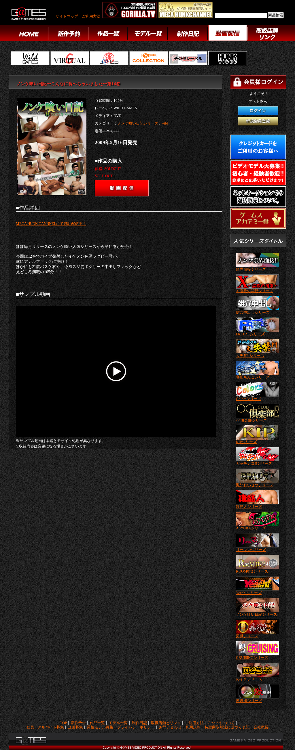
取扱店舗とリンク (166, 723)
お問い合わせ (170, 727)
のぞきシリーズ (249, 679)
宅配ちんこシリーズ (253, 377)
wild (164, 123)
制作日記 (139, 723)
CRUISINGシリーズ (252, 658)
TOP (63, 723)
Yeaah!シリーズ (249, 593)
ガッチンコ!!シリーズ (254, 464)
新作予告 (78, 723)
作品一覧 (97, 723)
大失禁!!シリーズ (250, 356)
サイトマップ (67, 16)
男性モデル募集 (100, 727)
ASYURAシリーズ (251, 528)
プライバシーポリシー (136, 727)
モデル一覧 (118, 723)
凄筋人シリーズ (249, 507)
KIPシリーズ (246, 442)
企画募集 (75, 727)
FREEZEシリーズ (250, 334)
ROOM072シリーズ (252, 571)
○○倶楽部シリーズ (251, 420)
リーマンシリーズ (251, 550)
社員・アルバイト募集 (45, 727)
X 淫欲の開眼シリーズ (254, 291)
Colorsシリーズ (248, 399)
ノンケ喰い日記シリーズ (137, 123)
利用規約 (193, 727)
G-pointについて (221, 723)
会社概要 (261, 727)
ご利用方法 (91, 16)
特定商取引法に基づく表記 (227, 727)
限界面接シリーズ (251, 269)
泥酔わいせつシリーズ (254, 485)
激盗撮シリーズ (249, 701)
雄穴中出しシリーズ (253, 313)
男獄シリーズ (247, 636)
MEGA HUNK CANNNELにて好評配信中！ (51, 224)
